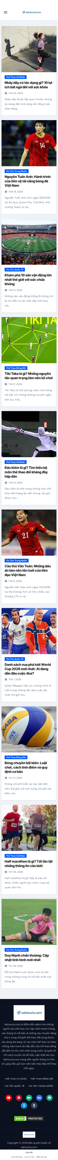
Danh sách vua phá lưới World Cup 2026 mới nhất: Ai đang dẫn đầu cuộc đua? (28, 669)
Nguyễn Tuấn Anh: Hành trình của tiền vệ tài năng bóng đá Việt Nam (28, 181)
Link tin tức (29, 1157)
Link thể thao (16, 1157)
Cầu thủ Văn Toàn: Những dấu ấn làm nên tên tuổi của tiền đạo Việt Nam (28, 570)
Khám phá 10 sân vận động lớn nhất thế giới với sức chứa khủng (28, 279)
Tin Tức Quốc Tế (14, 269)
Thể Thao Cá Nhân (15, 77)
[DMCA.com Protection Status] (29, 1118)
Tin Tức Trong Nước (16, 171)
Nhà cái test (42, 1157)
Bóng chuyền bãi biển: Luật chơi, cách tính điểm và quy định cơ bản (26, 767)
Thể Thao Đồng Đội (16, 368)
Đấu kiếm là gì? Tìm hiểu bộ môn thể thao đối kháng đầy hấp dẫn (26, 472)
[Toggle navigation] (5, 12)
